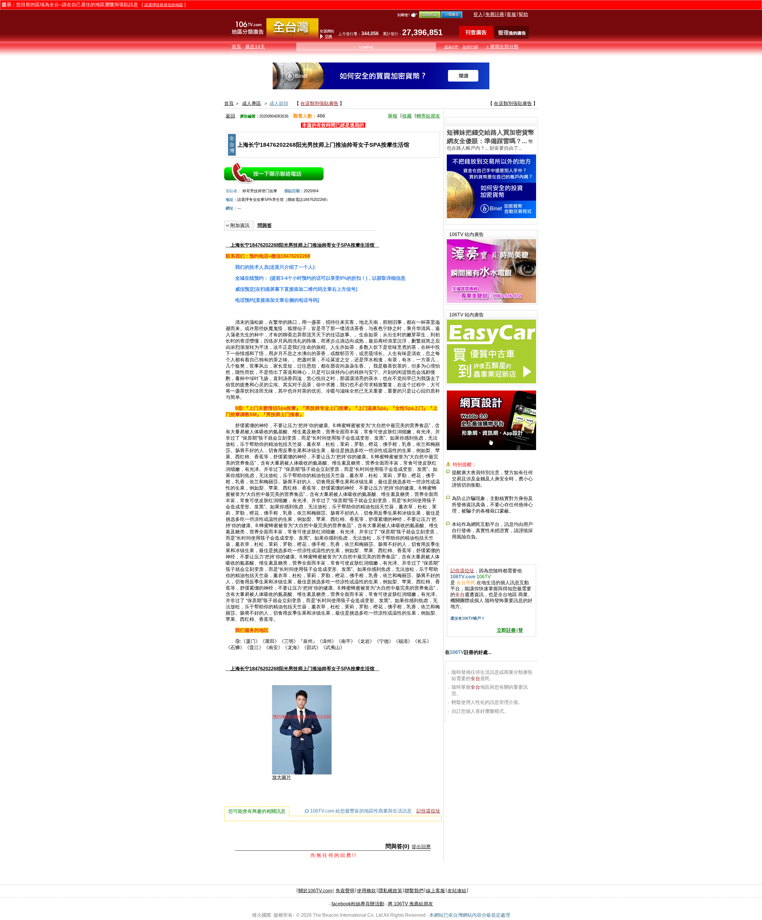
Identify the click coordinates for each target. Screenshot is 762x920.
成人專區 (251, 103)
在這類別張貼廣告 (319, 103)
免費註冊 (494, 14)
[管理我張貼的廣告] (511, 37)
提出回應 (421, 846)
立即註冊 (506, 630)
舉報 (392, 115)
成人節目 (278, 103)
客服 (511, 14)
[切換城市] (292, 37)
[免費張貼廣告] (476, 37)
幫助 (523, 14)
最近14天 (255, 46)
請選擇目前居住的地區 (163, 5)
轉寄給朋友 (428, 115)
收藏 (407, 115)
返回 (230, 115)
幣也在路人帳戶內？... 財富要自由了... (490, 140)
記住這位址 (428, 810)
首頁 (236, 46)
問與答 (264, 225)
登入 (478, 14)
